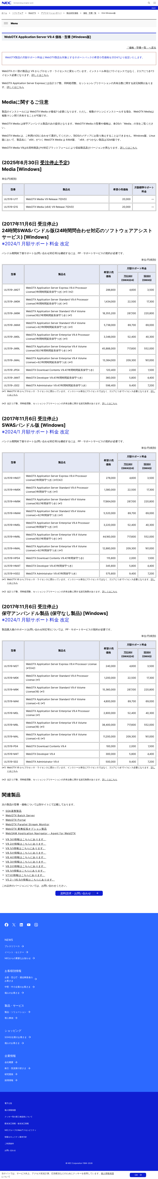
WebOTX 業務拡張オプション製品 (26, 828)
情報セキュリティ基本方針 (16, 1137)
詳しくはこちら (40, 75)
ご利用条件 (9, 1143)
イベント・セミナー (14, 952)
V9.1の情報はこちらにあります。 (26, 848)
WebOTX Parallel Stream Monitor (27, 824)
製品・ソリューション (15, 1012)
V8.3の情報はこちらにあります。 (26, 861)
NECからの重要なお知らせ (18, 958)
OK (136, 1175)
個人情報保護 (107, 1173)
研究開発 (9, 1074)
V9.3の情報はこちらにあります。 (26, 839)
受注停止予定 (54, 162)
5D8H (147, 276)
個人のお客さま (12, 992)
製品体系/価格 (72, 13)
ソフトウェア (17, 13)
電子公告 (8, 1103)
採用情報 (9, 1080)
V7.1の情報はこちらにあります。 (25, 875)
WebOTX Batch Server (20, 815)
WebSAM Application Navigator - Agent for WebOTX (41, 833)
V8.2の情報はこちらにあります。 (26, 866)
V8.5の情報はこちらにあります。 (26, 852)
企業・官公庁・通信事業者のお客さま (19, 979)
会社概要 (9, 1062)
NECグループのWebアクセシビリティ (20, 1130)
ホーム (4, 13)
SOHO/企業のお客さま (16, 1037)
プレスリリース (12, 946)
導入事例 (9, 1018)
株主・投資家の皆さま (15, 1068)
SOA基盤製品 (14, 810)
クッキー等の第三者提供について (18, 1117)
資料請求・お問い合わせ (75, 893)
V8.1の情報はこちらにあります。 (26, 870)
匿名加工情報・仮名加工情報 (17, 1123)
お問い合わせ (10, 1150)
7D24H (128, 276)
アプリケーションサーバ (51, 13)
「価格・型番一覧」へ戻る (141, 47)
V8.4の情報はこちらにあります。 (26, 857)
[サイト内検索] (149, 3)
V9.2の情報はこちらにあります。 (26, 843)
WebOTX (32, 13)
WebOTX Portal (16, 819)
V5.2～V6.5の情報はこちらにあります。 (30, 879)
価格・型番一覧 (89, 13)
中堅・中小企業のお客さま (18, 986)
